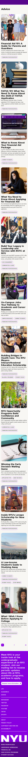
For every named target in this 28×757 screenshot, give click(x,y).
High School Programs (9, 752)
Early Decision (17, 478)
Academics (5, 692)
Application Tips (6, 478)
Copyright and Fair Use (9, 726)
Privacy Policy (6, 723)
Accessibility (6, 729)
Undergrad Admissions (9, 747)
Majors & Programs (7, 377)
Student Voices (20, 377)
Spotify (4, 714)
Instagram (5, 700)
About (3, 720)
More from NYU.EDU (8, 744)
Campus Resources (7, 318)
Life (2, 689)
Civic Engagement (7, 262)
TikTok (3, 711)
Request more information (10, 683)
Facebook (4, 706)
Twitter (4, 703)
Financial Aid (6, 750)
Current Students (7, 159)
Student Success (7, 754)
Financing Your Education (9, 57)
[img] (14, 27)
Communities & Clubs (8, 265)
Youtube (4, 709)
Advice (3, 695)
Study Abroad (17, 582)
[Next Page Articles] (25, 645)
